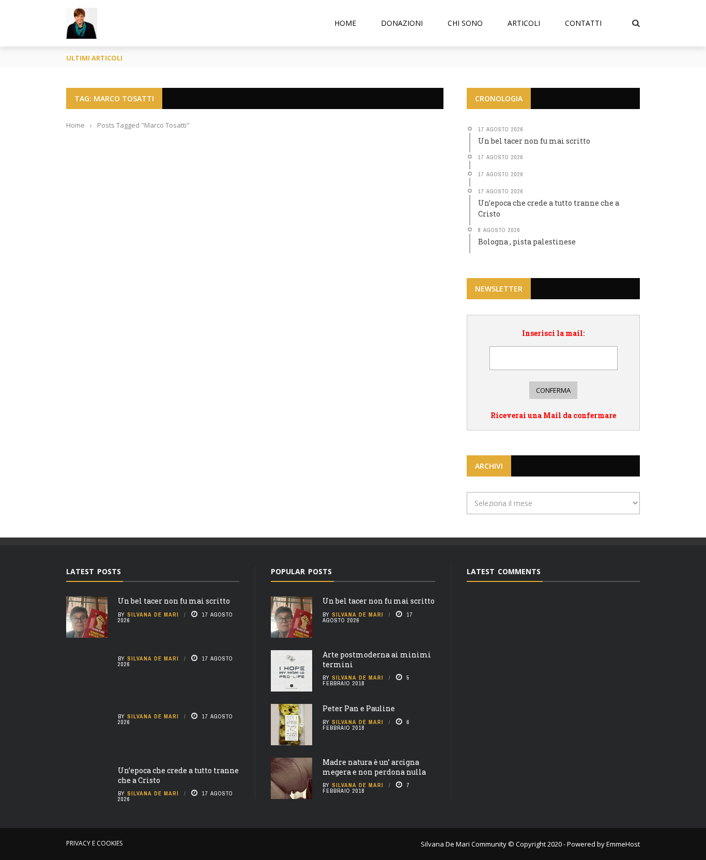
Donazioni (402, 23)
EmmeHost (622, 844)
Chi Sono (465, 23)
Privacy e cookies (94, 843)
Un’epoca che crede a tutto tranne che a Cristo (178, 775)
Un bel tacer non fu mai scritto (174, 601)
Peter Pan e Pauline (359, 708)
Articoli (524, 23)
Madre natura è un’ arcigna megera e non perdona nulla (374, 766)
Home (345, 23)
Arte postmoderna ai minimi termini (377, 659)
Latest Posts (93, 571)
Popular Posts (301, 571)
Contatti (583, 23)
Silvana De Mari (153, 614)
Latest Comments (504, 571)
